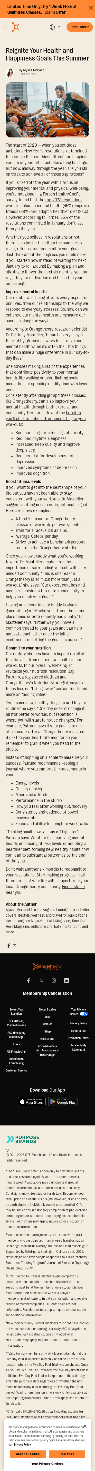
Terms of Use (78, 1031)
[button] (54, 27)
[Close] (85, 1426)
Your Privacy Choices (47, 1463)
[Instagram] (54, 980)
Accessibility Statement (78, 1047)
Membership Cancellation (47, 993)
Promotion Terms (78, 1038)
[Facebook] (28, 980)
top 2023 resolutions (63, 199)
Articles (47, 1024)
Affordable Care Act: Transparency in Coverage (47, 1050)
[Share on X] (15, 946)
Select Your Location (16, 1012)
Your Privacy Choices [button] (77, 1012)
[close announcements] (91, 7)
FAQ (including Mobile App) (16, 1035)
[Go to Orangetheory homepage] (25, 27)
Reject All (67, 1454)
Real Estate (47, 1039)
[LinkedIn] (66, 980)
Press (16, 1044)
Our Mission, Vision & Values (16, 1023)
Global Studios (47, 1009)
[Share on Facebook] (9, 946)
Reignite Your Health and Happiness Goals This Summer (47, 54)
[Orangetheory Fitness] (47, 966)
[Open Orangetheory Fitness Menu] (5, 27)
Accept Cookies (28, 1454)
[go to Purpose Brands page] (23, 1139)
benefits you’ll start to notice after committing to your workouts (46, 418)
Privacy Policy (78, 1023)
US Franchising (16, 1051)
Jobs (47, 1016)
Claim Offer (55, 12)
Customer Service (17, 1070)
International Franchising (16, 1061)
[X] (41, 980)
